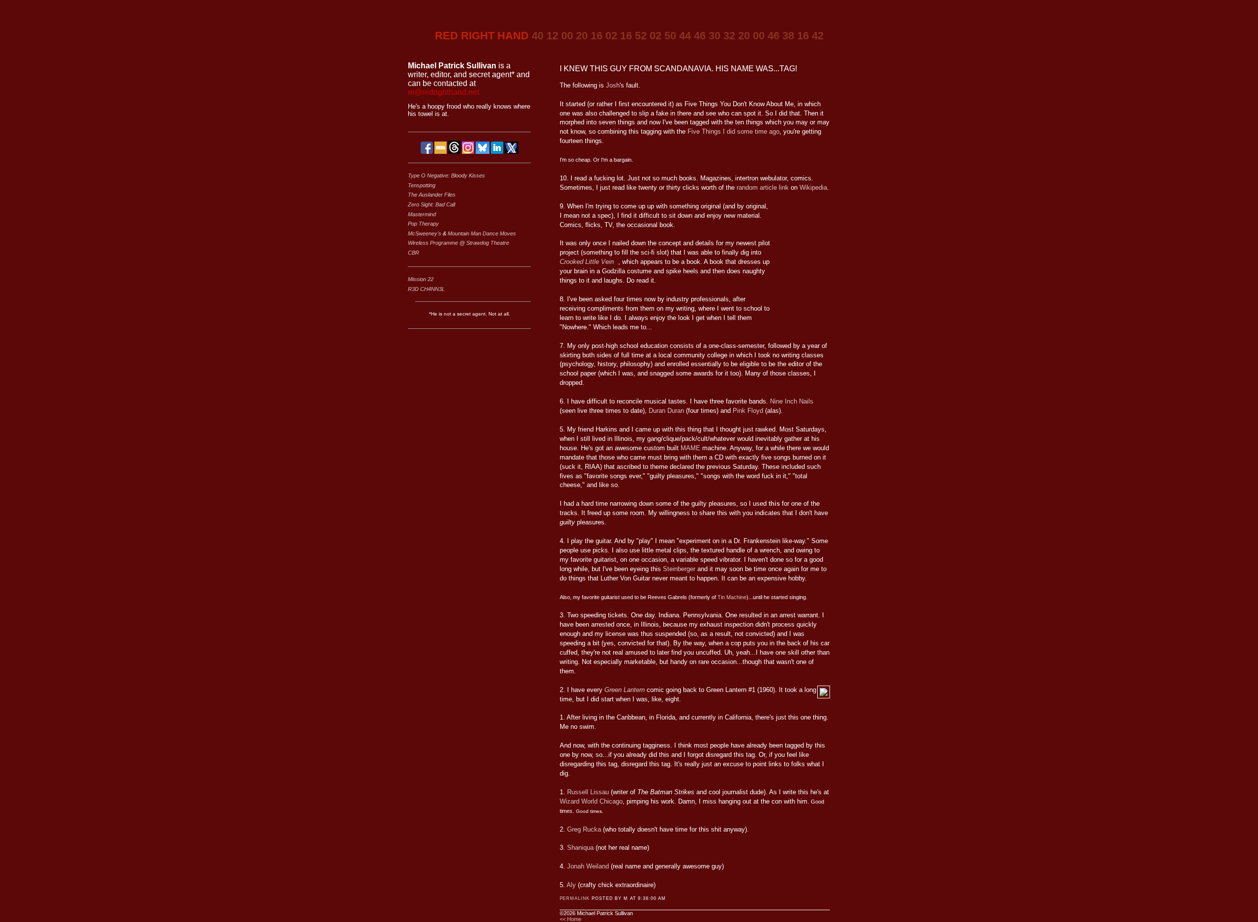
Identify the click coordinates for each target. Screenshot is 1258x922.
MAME (690, 448)
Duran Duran (666, 410)
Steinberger (679, 569)
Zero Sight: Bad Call (431, 204)
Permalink (575, 898)
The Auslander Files (432, 195)
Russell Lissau (588, 792)
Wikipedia (813, 187)
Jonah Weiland (588, 866)
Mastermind (422, 214)
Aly (571, 885)
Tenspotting (421, 185)
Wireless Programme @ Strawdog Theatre (458, 243)
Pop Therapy (423, 224)
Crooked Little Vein (587, 261)
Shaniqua (581, 847)
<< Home (570, 919)
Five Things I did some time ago (733, 131)
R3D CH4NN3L (426, 289)
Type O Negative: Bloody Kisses (446, 175)
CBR (413, 253)
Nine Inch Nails (791, 401)
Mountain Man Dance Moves (482, 233)
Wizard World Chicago (591, 801)
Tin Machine (731, 597)
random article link (763, 187)
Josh (613, 85)
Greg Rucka (584, 829)
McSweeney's (425, 233)
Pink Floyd (748, 410)
